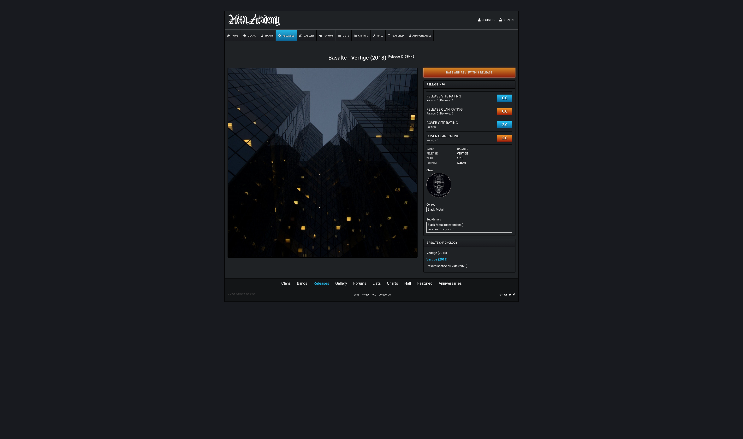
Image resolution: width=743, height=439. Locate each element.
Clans (251, 35)
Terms (356, 294)
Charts (363, 35)
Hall (379, 35)
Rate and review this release (469, 72)
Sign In (508, 20)
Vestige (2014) (436, 253)
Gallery (308, 35)
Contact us (385, 294)
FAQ (374, 294)
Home (234, 35)
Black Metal (435, 209)
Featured (397, 35)
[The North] (438, 185)
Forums (328, 35)
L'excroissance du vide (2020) (446, 266)
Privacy (365, 294)
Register (488, 20)
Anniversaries (421, 35)
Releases (288, 35)
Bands (269, 35)
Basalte (462, 148)
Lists (345, 35)
